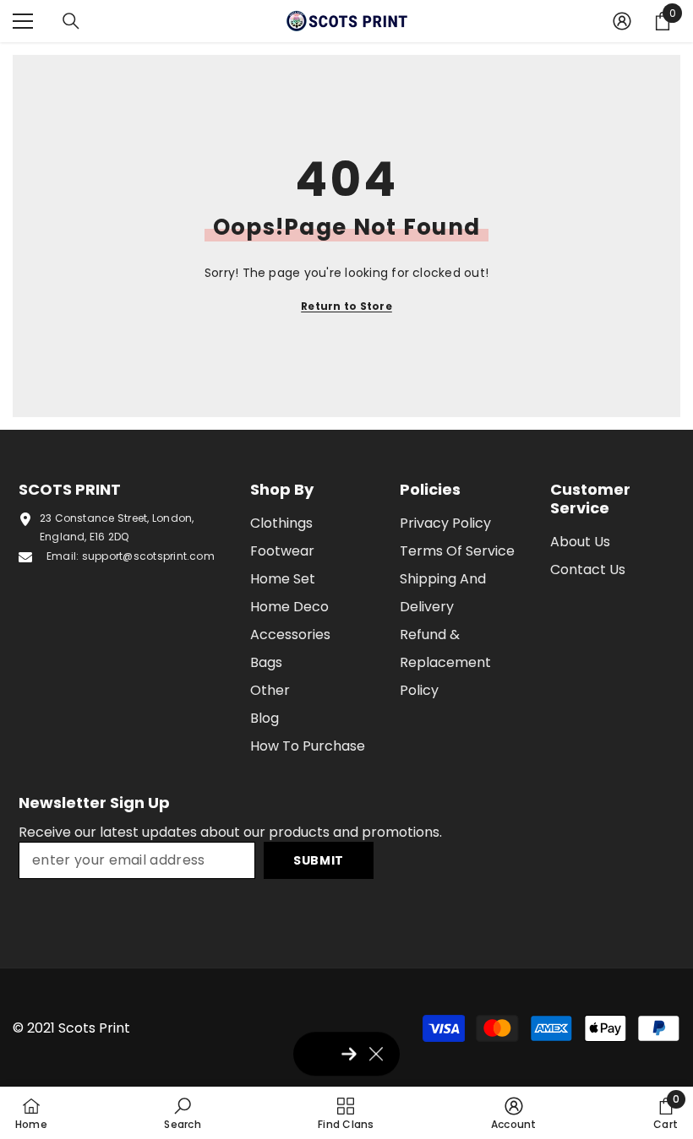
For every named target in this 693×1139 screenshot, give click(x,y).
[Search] (71, 21)
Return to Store (346, 306)
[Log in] (622, 21)
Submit (318, 860)
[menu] (23, 21)
